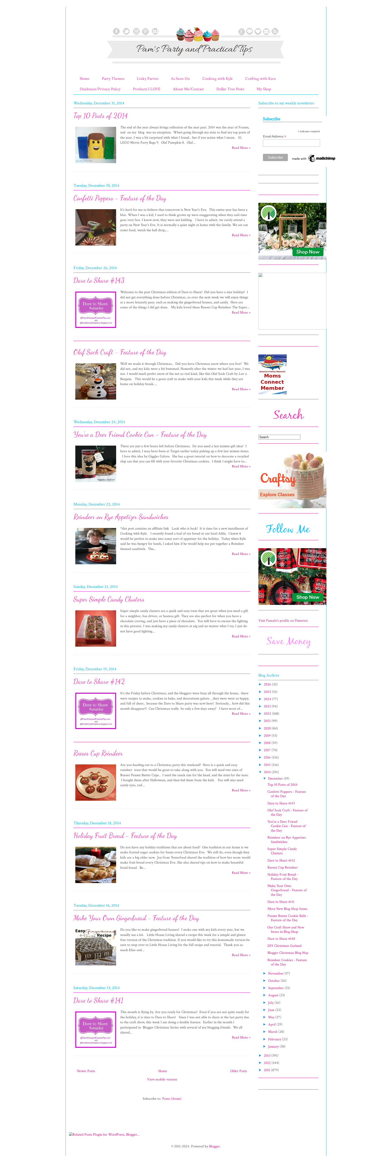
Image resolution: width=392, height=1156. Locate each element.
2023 (268, 706)
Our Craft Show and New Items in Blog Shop (285, 929)
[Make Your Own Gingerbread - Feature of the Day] (96, 966)
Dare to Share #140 (281, 938)
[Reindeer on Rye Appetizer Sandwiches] (96, 565)
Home (84, 78)
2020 (268, 728)
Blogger (214, 1146)
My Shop (264, 89)
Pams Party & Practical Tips (83, 19)
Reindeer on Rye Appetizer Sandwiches (121, 517)
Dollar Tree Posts (230, 89)
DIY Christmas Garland (284, 945)
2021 (268, 721)
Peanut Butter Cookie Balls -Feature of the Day (287, 918)
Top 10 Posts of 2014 (101, 115)
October (274, 980)
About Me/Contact (188, 89)
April (272, 1024)
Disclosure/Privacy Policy (100, 89)
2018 (268, 743)
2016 (268, 757)
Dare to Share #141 (98, 1000)
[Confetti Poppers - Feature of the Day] (96, 246)
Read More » (241, 147)
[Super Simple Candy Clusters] (96, 647)
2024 (268, 699)
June (271, 1010)
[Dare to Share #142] (96, 729)
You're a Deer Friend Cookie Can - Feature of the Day (140, 434)
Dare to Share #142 (99, 681)
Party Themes (113, 78)
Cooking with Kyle (217, 78)
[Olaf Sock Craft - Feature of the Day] (96, 400)
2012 (268, 1062)
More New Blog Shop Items (287, 908)
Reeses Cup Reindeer (98, 753)
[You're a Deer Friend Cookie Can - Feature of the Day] (96, 482)
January (274, 1046)
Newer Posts (86, 1071)
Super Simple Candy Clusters (109, 599)
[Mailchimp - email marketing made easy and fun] (314, 162)
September (276, 988)
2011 (267, 1070)
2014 (268, 772)
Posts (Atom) (171, 1098)
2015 (268, 765)
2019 (268, 735)
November (276, 973)
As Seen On (180, 78)
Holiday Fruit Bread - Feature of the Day (125, 835)
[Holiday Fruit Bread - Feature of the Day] (96, 883)
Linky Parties (147, 78)
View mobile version (162, 1079)
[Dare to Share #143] (96, 328)
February (275, 1039)
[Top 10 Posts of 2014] (96, 164)
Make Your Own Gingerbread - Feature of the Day (136, 918)
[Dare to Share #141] (96, 1048)
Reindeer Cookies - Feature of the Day (287, 962)
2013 (267, 1055)
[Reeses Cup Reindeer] (96, 801)
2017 (268, 750)
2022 (268, 713)
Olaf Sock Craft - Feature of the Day (120, 352)
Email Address (274, 136)
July (271, 1002)
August (273, 995)
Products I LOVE (146, 89)
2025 (268, 692)
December (276, 778)
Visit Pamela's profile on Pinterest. (283, 620)
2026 (268, 684)
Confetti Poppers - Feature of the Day (120, 198)
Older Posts (238, 1071)
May (271, 1017)
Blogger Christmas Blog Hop (287, 952)
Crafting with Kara (260, 78)
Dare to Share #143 (99, 280)
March (273, 1031)
